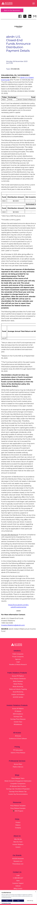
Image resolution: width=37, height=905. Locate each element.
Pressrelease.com (18, 864)
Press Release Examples (17, 808)
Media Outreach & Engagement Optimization (18, 781)
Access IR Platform (18, 708)
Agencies (18, 659)
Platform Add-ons (18, 767)
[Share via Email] (34, 16)
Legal (18, 662)
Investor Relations (18, 844)
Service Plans (18, 764)
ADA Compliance (18, 714)
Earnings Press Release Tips (18, 791)
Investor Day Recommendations (18, 794)
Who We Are (18, 839)
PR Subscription (18, 750)
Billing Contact (18, 888)
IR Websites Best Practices (18, 786)
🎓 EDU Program (18, 811)
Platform (17, 825)
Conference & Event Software (18, 738)
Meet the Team (17, 842)
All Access (18, 736)
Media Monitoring (18, 686)
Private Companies (18, 656)
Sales (18, 880)
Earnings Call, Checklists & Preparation (18, 789)
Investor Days (18, 722)
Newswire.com (18, 861)
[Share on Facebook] (19, 16)
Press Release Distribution (18, 678)
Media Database (18, 681)
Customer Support (17, 883)
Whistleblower (18, 724)
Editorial (18, 886)
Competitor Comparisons (17, 783)
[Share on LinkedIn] (29, 16)
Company (18, 827)
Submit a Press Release (18, 752)
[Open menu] (33, 3)
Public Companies (18, 654)
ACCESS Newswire (18, 858)
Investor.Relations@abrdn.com (13, 625)
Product (18, 822)
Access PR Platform (18, 676)
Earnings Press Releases (18, 719)
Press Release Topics (17, 778)
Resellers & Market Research (18, 664)
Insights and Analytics (17, 694)
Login (18, 875)
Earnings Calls (18, 716)
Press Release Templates (18, 805)
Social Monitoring (18, 692)
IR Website (18, 711)
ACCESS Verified (18, 697)
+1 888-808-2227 (18, 878)
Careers (18, 847)
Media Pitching (18, 684)
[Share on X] (24, 16)
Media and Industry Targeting (18, 689)
